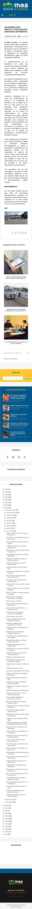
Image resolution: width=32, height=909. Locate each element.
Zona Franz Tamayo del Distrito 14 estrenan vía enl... (16, 608)
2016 (6, 810)
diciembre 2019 (11, 510)
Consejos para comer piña (14, 601)
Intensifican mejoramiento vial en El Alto (17, 671)
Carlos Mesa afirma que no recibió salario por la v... (16, 546)
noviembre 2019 (11, 512)
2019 (6, 507)
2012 (6, 821)
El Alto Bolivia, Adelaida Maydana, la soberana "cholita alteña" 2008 (18, 396)
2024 (6, 494)
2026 (6, 489)
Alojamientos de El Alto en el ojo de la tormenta (16, 342)
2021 (6, 502)
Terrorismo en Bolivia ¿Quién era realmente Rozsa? (17, 433)
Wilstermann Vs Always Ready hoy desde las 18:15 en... (16, 559)
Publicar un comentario (10, 359)
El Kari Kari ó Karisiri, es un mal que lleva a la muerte (19, 424)
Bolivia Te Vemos (21, 905)
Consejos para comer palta (14, 616)
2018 (6, 805)
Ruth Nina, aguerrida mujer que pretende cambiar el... (15, 791)
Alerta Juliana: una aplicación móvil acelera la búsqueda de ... (16, 277)
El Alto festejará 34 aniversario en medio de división (16, 795)
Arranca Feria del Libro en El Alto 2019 (17, 690)
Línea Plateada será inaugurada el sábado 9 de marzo (16, 778)
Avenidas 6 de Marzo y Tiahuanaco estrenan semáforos (16, 682)
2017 (6, 808)
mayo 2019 (9, 525)
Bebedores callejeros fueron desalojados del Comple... (14, 624)
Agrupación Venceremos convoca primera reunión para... (16, 693)
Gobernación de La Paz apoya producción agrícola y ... (15, 632)
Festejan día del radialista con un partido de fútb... (15, 645)
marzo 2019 (10, 531)
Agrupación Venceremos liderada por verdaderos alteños (17, 736)
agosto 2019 (10, 518)
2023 (6, 497)
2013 (6, 818)
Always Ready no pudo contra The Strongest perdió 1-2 (16, 653)
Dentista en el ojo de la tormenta (15, 657)
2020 (6, 505)
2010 (6, 826)
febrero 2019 (10, 799)
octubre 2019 (10, 515)
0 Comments (24, 36)
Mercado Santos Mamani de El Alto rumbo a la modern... (16, 641)
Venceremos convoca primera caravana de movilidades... (15, 612)
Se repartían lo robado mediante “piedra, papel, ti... (15, 710)
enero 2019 (9, 802)
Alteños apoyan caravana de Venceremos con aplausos (14, 597)
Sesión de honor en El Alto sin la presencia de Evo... (15, 740)
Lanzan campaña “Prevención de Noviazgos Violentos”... (15, 619)
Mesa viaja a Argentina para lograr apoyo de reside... (16, 702)
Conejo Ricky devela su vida (14, 668)
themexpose (19, 907)
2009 (6, 829)
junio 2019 (9, 523)
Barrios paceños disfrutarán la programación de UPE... (15, 698)
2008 (6, 831)
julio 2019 (9, 520)
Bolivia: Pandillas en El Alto (19, 406)
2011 (6, 824)
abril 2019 (9, 528)
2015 (6, 813)
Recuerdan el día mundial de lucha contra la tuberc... (16, 580)
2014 (6, 816)
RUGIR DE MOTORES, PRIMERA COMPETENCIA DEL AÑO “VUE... (17, 723)
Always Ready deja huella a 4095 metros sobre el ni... (15, 576)
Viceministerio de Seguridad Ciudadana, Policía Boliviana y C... (16, 310)
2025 (6, 492)
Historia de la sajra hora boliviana (18, 415)
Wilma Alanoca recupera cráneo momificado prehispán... (15, 660)
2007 (6, 834)
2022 (6, 500)
